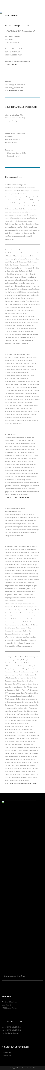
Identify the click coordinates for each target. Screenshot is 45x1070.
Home (7, 15)
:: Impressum (6, 1052)
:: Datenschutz (7, 1055)
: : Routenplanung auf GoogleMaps (13, 976)
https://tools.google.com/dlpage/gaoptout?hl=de (21, 783)
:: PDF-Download (10, 64)
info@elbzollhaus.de (16, 91)
